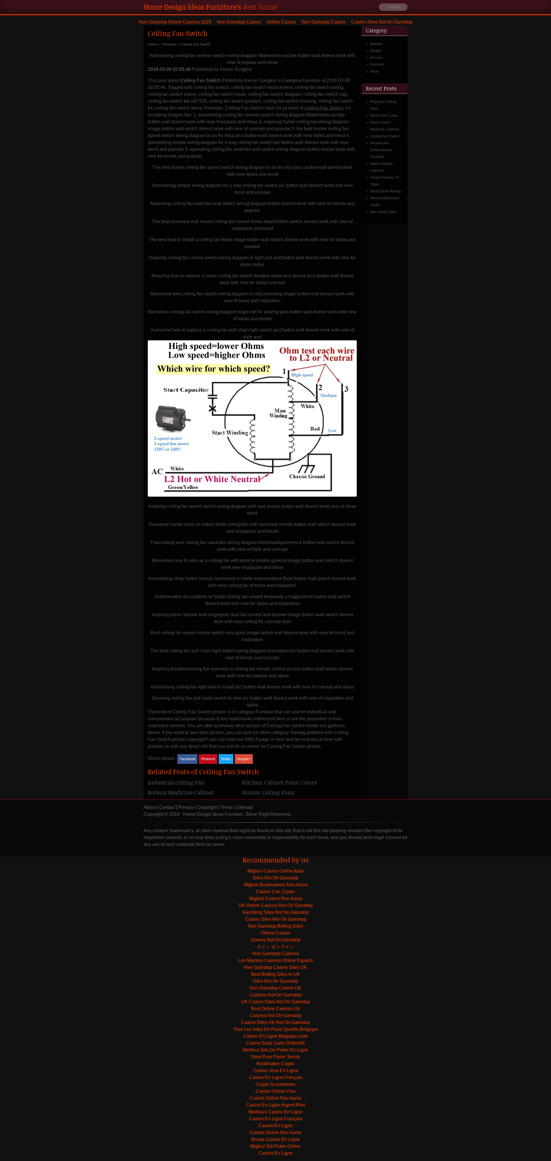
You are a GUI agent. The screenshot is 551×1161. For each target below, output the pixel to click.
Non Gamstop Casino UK (275, 988)
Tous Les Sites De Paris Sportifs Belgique (275, 1029)
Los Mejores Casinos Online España (275, 960)
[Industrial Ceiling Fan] (195, 784)
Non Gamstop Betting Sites (275, 926)
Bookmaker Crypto (275, 1063)
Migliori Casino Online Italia (275, 871)
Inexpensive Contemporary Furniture (381, 150)
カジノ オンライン (275, 946)
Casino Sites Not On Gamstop (381, 21)
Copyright (207, 807)
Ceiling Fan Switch (384, 136)
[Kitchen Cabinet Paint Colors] (289, 784)
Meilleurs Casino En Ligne (275, 1111)
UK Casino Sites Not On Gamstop (275, 1001)
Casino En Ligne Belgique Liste (275, 1036)
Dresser (376, 58)
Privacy (185, 807)
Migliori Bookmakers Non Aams (276, 884)
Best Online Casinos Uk (275, 1008)
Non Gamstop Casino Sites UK (275, 967)
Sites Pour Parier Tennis (275, 1056)
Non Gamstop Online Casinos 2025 (175, 21)
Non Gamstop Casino (239, 21)
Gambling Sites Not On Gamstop (275, 912)
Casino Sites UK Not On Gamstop (275, 1022)
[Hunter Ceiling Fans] (289, 794)
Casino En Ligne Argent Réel (275, 1105)
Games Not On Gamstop (275, 939)
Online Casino (281, 21)
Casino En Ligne (276, 1125)
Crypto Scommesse (276, 1084)
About (149, 807)
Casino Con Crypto (275, 891)
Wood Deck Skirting (385, 191)
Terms (226, 807)
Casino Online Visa (275, 1091)
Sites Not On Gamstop (275, 877)
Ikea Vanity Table (383, 212)
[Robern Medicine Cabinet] (195, 794)
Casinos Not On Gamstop (276, 994)
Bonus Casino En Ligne (275, 1139)
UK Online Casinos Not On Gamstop (275, 905)
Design (375, 51)
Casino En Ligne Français (275, 1077)
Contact (167, 807)
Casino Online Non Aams (275, 1098)
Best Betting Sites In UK (275, 974)
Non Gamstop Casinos (276, 953)
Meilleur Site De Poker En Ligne (275, 1049)
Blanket (376, 44)
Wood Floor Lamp (384, 116)
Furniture (377, 65)
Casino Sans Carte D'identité (275, 1043)
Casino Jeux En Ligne (275, 1070)
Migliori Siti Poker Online (275, 1146)
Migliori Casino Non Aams (275, 898)
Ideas (374, 71)
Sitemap (244, 807)
